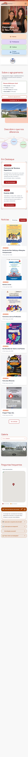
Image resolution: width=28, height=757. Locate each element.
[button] (13, 484)
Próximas (14, 220)
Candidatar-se (13, 100)
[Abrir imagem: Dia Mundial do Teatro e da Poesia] (14, 333)
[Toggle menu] (25, 3)
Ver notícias (14, 421)
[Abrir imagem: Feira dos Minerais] (14, 365)
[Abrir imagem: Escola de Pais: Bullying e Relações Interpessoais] (14, 235)
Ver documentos (10, 205)
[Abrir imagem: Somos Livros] (14, 269)
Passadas (23, 220)
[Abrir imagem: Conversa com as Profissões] (14, 301)
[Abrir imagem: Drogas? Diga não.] (14, 398)
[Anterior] (3, 449)
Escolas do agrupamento (14, 96)
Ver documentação (10, 182)
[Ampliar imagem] (14, 449)
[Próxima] (24, 449)
